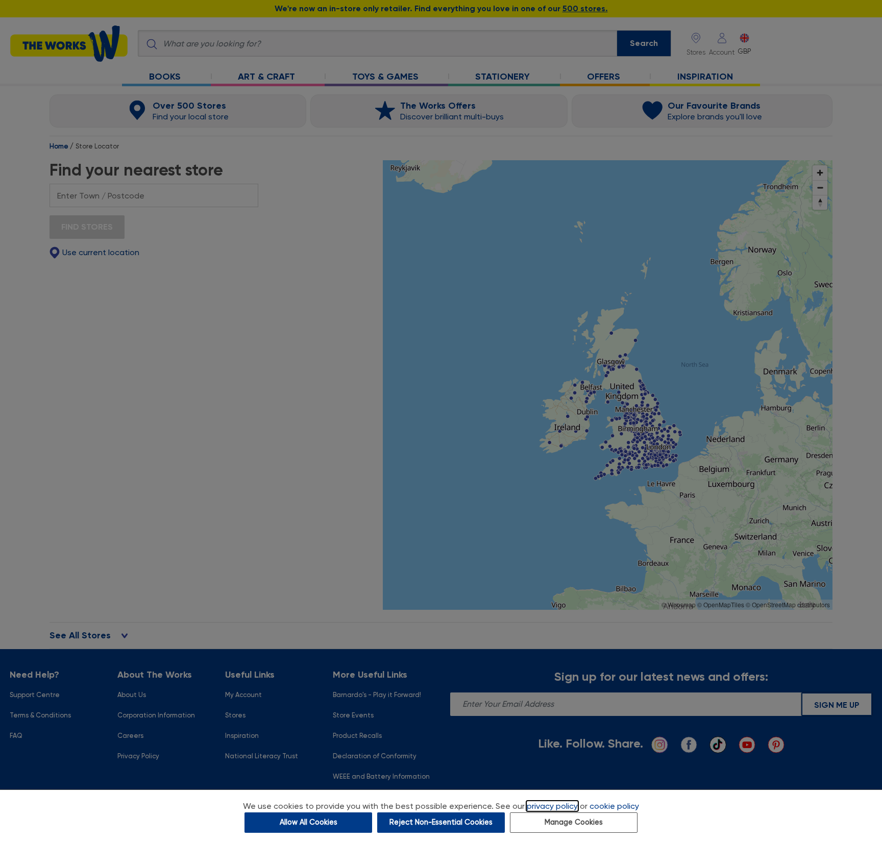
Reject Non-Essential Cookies (441, 822)
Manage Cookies (574, 822)
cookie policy (614, 806)
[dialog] (441, 816)
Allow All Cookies (308, 822)
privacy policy (552, 806)
